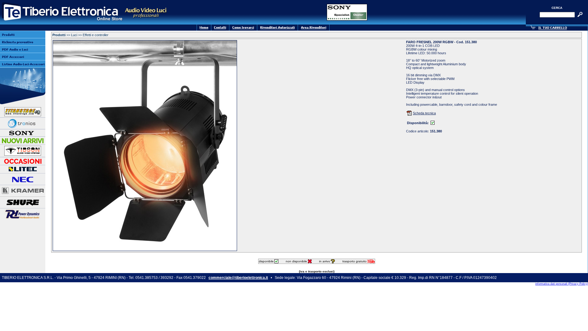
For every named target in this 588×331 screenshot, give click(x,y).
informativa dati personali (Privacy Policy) (561, 283)
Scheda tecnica (424, 113)
